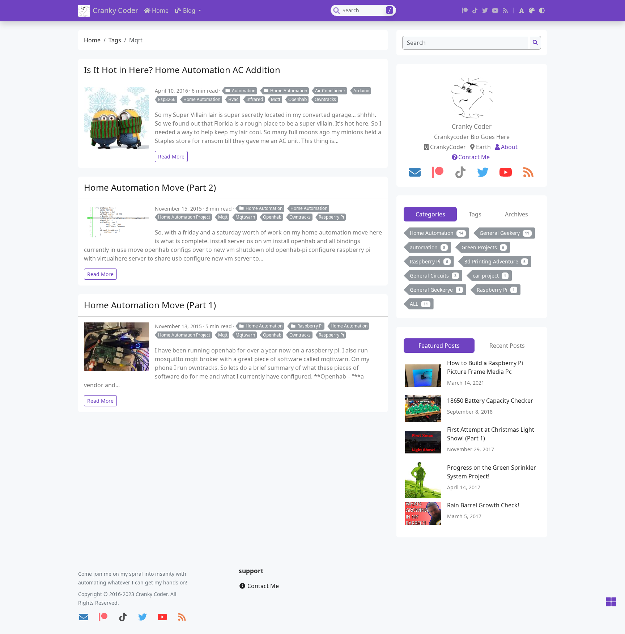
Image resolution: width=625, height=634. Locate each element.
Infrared (254, 99)
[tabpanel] (472, 269)
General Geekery (505, 232)
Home (160, 10)
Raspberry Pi (331, 217)
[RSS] (505, 10)
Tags (115, 40)
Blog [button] (190, 10)
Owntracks (325, 99)
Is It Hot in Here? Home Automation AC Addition (182, 70)
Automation (243, 91)
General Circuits (433, 275)
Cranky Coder (115, 10)
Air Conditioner (330, 91)
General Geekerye (435, 289)
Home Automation (288, 91)
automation (427, 247)
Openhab (297, 99)
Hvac (233, 99)
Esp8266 (166, 99)
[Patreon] (465, 10)
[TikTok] (475, 10)
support (251, 571)
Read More (171, 156)
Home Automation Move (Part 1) (150, 305)
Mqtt (275, 99)
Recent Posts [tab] (507, 346)
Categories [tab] (430, 214)
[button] (521, 10)
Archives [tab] (516, 214)
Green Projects (483, 247)
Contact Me (474, 157)
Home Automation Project (184, 217)
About (509, 147)
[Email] (415, 172)
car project (489, 275)
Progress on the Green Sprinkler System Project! (491, 472)
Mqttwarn (245, 217)
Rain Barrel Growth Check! (483, 505)
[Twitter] (485, 10)
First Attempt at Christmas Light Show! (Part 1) (490, 434)
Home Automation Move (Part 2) (150, 187)
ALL (419, 303)
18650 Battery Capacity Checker (490, 401)
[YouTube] (495, 10)
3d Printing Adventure (495, 261)
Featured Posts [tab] (439, 346)
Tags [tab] (475, 214)
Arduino (361, 91)
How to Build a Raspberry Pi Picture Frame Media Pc (485, 367)
